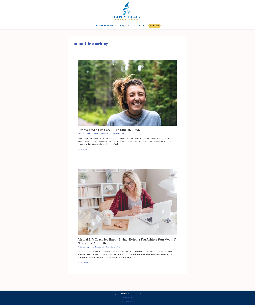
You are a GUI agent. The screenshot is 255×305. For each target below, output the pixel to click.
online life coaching (101, 134)
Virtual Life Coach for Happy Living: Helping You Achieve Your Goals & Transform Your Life (127, 241)
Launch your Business (106, 26)
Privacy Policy (127, 298)
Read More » (83, 149)
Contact (132, 26)
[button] (154, 26)
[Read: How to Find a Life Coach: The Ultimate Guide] (127, 93)
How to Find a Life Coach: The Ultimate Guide (109, 130)
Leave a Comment (85, 134)
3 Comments (83, 247)
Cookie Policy (127, 301)
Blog (122, 26)
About (142, 26)
